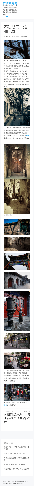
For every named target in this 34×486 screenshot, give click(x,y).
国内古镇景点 (25, 36)
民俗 (27, 135)
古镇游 (8, 36)
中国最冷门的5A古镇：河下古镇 (14, 464)
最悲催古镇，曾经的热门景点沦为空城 (16, 469)
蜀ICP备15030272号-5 (16, 483)
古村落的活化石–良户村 (10, 418)
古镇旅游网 (10, 3)
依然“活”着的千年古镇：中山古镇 (14, 453)
